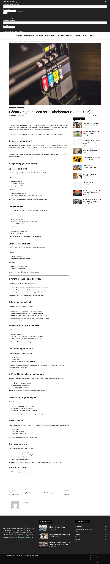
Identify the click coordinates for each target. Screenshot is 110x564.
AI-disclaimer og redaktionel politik (98, 562)
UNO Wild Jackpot (88, 182)
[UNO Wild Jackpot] (77, 185)
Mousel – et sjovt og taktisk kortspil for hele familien (56, 493)
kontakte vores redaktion (17, 537)
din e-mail (5, 25)
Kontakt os (92, 555)
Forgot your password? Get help (10, 17)
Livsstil (85, 35)
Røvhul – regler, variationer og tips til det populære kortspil (20, 493)
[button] (105, 1)
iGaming (77, 35)
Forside (11, 41)
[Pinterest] (18, 119)
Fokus (92, 35)
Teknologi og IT (50, 35)
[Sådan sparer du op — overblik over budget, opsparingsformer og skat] (77, 142)
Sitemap (92, 560)
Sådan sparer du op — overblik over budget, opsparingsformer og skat (92, 142)
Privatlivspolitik (93, 557)
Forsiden (19, 35)
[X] (14, 119)
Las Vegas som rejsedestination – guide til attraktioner (90, 167)
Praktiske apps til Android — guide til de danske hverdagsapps (91, 133)
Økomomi (39, 35)
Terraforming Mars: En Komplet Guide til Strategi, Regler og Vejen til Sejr (92, 192)
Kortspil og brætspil (65, 35)
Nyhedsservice (29, 35)
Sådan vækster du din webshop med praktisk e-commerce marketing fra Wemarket (92, 201)
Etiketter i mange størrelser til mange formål (23, 472)
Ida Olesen (13, 115)
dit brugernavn (6, 9)
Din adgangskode (20, 11)
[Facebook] (11, 119)
